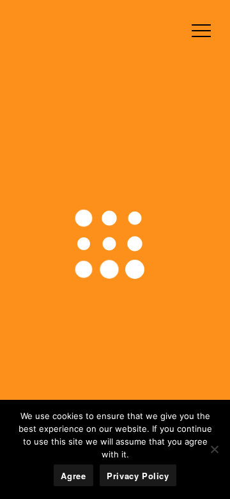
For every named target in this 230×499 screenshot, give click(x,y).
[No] (214, 449)
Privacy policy (138, 476)
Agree (73, 476)
